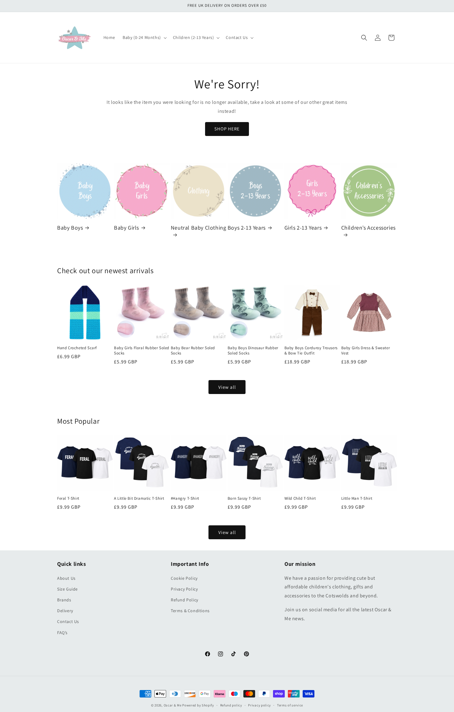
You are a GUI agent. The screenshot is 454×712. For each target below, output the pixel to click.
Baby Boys (70, 227)
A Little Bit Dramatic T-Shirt (139, 498)
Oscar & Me (173, 705)
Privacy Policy (184, 589)
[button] (144, 37)
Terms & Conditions (190, 610)
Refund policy (231, 705)
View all (227, 387)
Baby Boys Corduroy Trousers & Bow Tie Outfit (311, 350)
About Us (66, 578)
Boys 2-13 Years (247, 227)
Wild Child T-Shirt (300, 498)
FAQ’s (62, 632)
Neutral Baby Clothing (198, 227)
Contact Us (68, 621)
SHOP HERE (227, 129)
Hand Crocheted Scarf (77, 347)
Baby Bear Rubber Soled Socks (193, 350)
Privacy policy (259, 705)
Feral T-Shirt (68, 498)
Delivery (65, 610)
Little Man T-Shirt (356, 498)
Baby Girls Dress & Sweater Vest (365, 350)
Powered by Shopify (198, 705)
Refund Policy (184, 600)
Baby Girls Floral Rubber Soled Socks (141, 350)
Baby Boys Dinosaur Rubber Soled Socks (253, 350)
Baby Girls (126, 227)
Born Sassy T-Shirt (244, 498)
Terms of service (290, 705)
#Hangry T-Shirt (185, 498)
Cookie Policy (184, 578)
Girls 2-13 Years (303, 227)
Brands (64, 600)
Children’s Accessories (368, 227)
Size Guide (67, 589)
